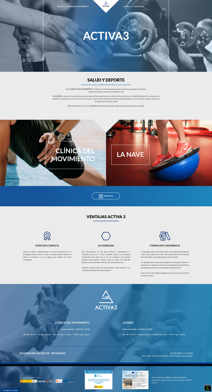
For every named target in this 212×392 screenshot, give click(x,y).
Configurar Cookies (10, 390)
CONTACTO (139, 6)
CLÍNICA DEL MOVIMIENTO (77, 6)
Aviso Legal (146, 356)
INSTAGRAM (58, 353)
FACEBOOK (43, 353)
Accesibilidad (187, 356)
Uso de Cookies (175, 356)
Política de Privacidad (160, 356)
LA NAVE (126, 6)
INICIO (60, 6)
